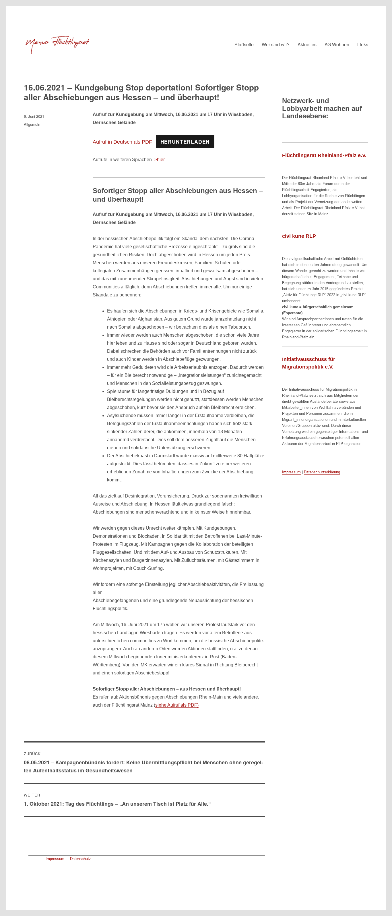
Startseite (244, 44)
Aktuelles (307, 44)
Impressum (55, 859)
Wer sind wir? (276, 44)
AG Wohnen (337, 44)
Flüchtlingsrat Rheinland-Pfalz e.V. (324, 155)
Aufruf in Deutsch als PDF (122, 142)
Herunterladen (185, 141)
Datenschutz (80, 859)
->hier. (159, 159)
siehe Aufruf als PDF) (177, 705)
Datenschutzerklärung (322, 472)
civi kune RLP (299, 236)
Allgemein (32, 124)
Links (362, 44)
